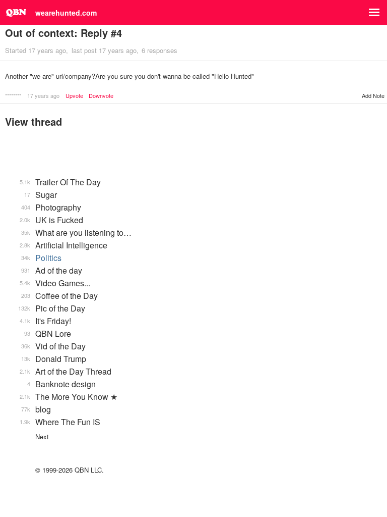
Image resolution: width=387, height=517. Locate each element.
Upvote (74, 95)
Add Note (373, 95)
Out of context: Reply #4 (63, 32)
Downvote (101, 95)
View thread (33, 121)
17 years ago (43, 95)
